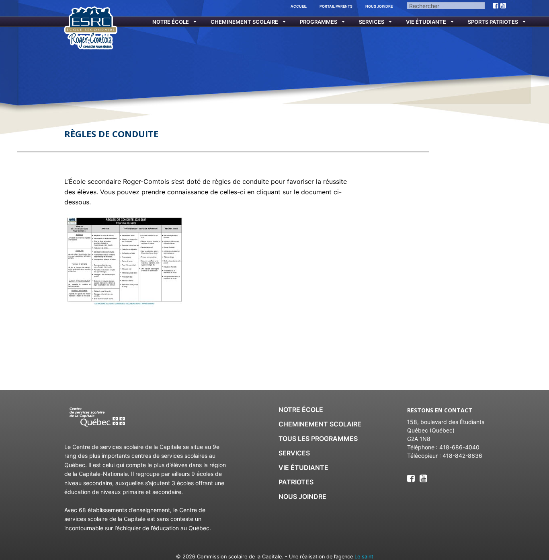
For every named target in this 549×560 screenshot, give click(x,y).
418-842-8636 (462, 455)
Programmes (318, 22)
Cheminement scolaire (244, 22)
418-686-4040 (459, 447)
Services (371, 22)
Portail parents (336, 6)
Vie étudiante (426, 22)
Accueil (299, 6)
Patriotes (296, 482)
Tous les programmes (318, 438)
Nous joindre (379, 6)
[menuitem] (169, 22)
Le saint (363, 557)
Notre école (170, 22)
